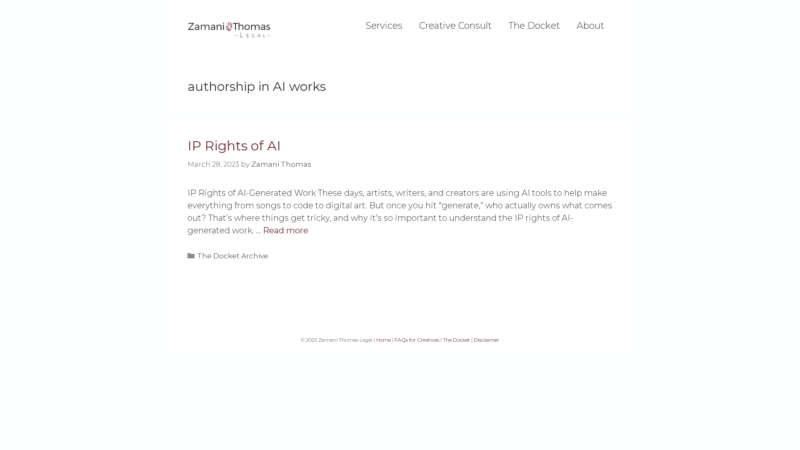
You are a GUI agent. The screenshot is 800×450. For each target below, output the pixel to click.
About (590, 26)
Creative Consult (455, 26)
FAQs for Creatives (417, 340)
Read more (285, 230)
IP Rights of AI (234, 146)
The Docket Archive (232, 256)
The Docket (534, 26)
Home (383, 340)
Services (383, 26)
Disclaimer (486, 340)
